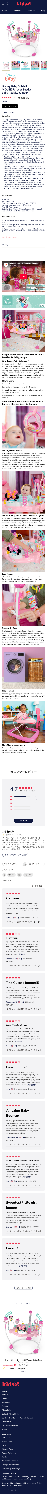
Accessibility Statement (10, 1461)
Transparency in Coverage (11, 1469)
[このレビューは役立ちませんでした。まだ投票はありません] (38, 922)
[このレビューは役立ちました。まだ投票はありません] (34, 922)
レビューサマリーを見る (16, 1368)
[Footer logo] (10, 1384)
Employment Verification (10, 1465)
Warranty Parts (7, 1441)
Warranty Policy (7, 1449)
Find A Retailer (10, 106)
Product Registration (9, 1453)
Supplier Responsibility (10, 1426)
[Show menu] (3, 3)
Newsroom (6, 1402)
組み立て (11, 875)
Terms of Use (6, 1422)
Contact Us (6, 1437)
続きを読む (23, 954)
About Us (5, 1394)
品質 (19, 875)
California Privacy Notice (10, 1414)
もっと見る (7, 880)
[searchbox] (13, 864)
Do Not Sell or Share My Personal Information (18, 1418)
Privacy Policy (6, 1410)
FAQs (4, 1445)
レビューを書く (23, 821)
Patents (4, 1429)
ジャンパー (28, 875)
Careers (4, 1398)
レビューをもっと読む (23, 1288)
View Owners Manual (9, 237)
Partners (5, 1406)
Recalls (4, 1457)
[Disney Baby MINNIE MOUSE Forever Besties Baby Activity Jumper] (23, 1332)
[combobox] (38, 886)
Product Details (8, 112)
